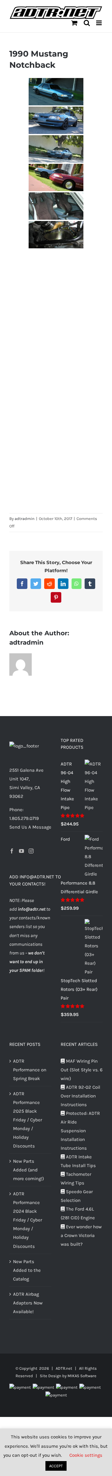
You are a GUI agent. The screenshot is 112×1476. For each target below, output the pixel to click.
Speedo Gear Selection (77, 1196)
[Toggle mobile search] (87, 23)
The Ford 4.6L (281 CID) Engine (78, 1213)
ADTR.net (64, 1368)
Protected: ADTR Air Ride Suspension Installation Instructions (80, 1130)
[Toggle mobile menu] (99, 23)
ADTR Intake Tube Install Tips (78, 1161)
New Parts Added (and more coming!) (28, 1169)
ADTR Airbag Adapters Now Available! (28, 1302)
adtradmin (25, 518)
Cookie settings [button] (85, 1455)
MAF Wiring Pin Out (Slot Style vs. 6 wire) (82, 1069)
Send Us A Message (30, 827)
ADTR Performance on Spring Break (29, 1069)
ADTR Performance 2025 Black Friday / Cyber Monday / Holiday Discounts (27, 1120)
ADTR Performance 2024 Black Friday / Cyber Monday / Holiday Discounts (27, 1220)
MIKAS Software (82, 1375)
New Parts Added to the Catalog (27, 1270)
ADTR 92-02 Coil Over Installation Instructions (80, 1095)
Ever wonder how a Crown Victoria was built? (81, 1235)
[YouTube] (21, 850)
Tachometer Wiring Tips (76, 1178)
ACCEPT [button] (56, 1466)
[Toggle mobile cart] (74, 23)
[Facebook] (11, 850)
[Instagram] (31, 850)
